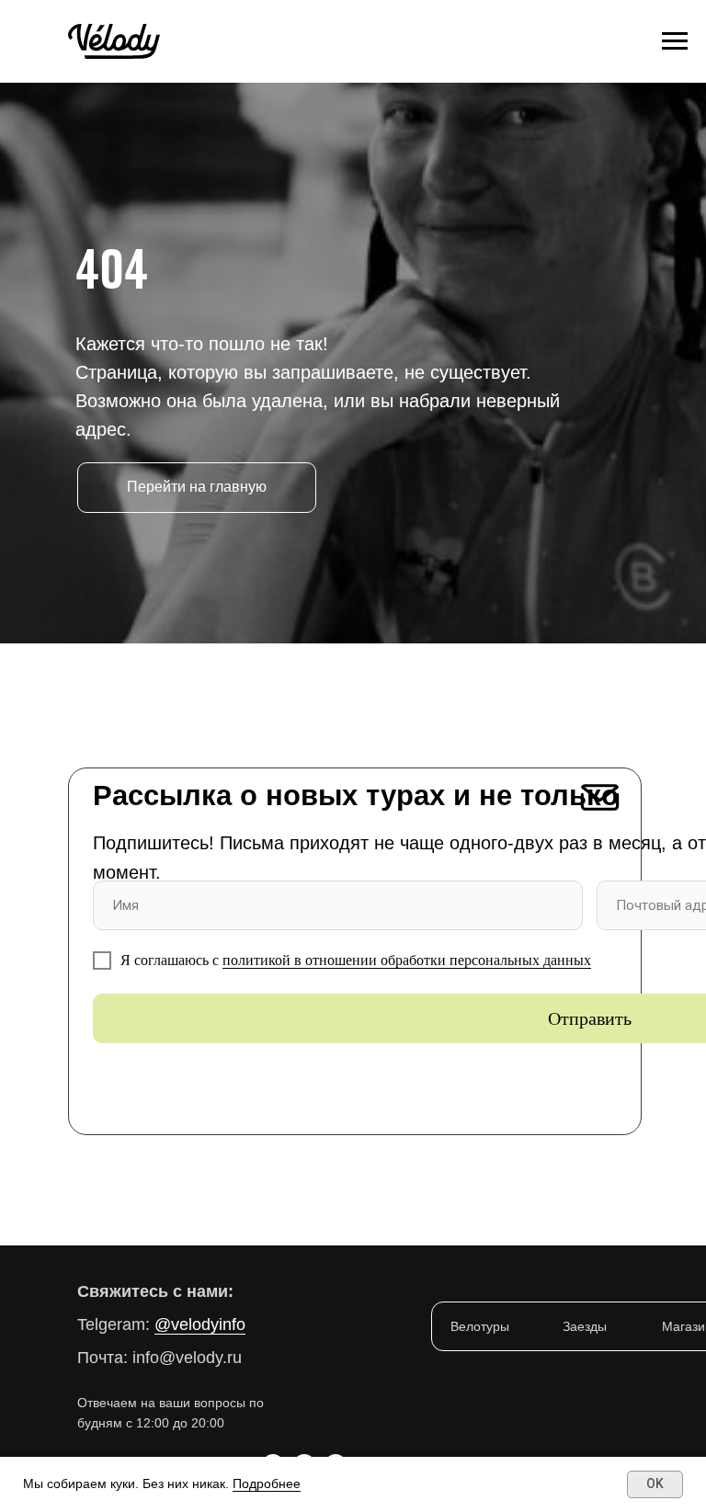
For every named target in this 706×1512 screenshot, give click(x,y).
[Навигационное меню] (675, 41)
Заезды (585, 1326)
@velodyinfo (199, 1324)
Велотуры (479, 1326)
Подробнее (267, 1483)
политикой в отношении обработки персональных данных (406, 960)
